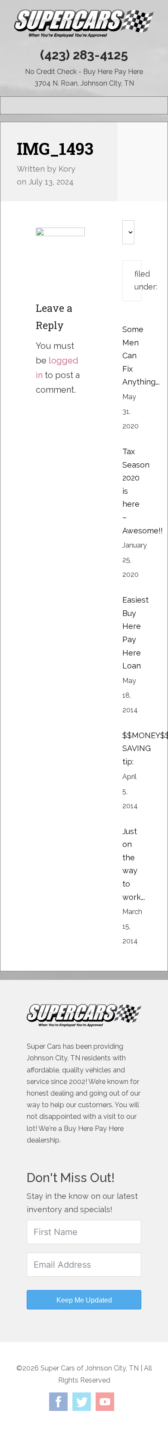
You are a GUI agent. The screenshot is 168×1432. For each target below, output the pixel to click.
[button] (146, 105)
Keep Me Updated (84, 1300)
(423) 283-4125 (84, 54)
